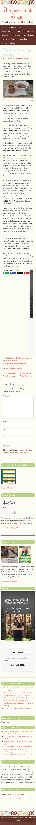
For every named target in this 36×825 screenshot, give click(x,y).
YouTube (5, 35)
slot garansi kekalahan (10, 742)
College (4, 43)
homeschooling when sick (10, 366)
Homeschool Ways (18, 13)
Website (5, 437)
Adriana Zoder (27, 58)
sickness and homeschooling (14, 368)
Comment (6, 396)
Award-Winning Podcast (25, 31)
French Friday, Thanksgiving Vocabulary (20, 754)
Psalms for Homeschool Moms (22, 35)
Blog (3, 27)
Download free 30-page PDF (9, 528)
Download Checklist (7, 488)
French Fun (22, 39)
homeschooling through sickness (19, 358)
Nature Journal (7, 31)
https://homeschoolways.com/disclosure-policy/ (16, 799)
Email (5, 429)
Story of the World (8, 39)
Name (5, 422)
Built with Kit (18, 665)
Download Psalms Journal (9, 581)
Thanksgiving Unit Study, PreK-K (18, 749)
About (12, 43)
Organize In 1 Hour (15, 27)
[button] (17, 627)
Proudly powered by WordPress (10, 817)
